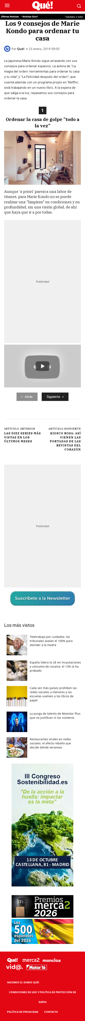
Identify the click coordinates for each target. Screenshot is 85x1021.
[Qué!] (8, 49)
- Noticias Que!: (29, 16)
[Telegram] (59, 415)
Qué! (20, 48)
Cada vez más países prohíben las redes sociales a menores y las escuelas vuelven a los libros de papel (53, 694)
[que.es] (42, 5)
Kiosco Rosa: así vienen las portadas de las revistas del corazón (65, 441)
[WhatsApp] (50, 415)
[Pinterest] (40, 415)
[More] (69, 415)
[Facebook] (21, 415)
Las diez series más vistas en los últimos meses (22, 437)
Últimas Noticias (10, 16)
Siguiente (53, 397)
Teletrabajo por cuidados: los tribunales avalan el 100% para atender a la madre (51, 641)
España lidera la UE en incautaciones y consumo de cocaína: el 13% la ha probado (55, 666)
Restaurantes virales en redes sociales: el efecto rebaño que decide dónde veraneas (50, 743)
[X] (31, 415)
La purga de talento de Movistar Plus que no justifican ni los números (55, 716)
